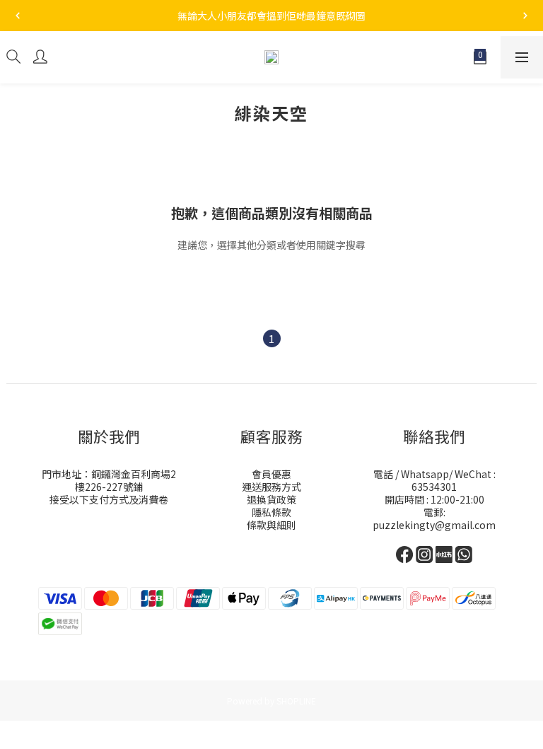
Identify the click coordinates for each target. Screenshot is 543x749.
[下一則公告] (525, 15)
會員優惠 (271, 474)
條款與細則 (271, 525)
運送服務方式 (271, 487)
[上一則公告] (17, 15)
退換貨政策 (271, 499)
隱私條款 (271, 512)
